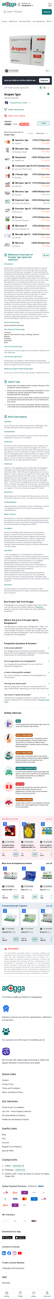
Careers (5, 1080)
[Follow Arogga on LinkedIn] (4, 1253)
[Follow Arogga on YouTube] (20, 1253)
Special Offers (8, 1151)
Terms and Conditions (11, 1088)
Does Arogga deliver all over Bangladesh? (20, 661)
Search (47, 12)
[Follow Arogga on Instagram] (14, 1253)
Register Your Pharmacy (12, 1147)
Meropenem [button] (19, 110)
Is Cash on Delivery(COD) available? (17, 672)
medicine (39, 607)
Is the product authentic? (13, 648)
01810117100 (20, 1170)
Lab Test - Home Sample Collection (16, 1111)
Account (5, 1143)
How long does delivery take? (15, 683)
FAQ (3, 1138)
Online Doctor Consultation (13, 1107)
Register (44, 80)
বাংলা (47, 255)
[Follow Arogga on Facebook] (9, 1253)
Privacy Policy (8, 1084)
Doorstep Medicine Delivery (13, 1115)
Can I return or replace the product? (17, 695)
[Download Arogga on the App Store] (20, 1237)
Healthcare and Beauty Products (15, 1119)
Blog (4, 1134)
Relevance (40, 133)
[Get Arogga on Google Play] (7, 1237)
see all (49, 819)
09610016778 (18, 1166)
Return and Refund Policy (12, 1092)
